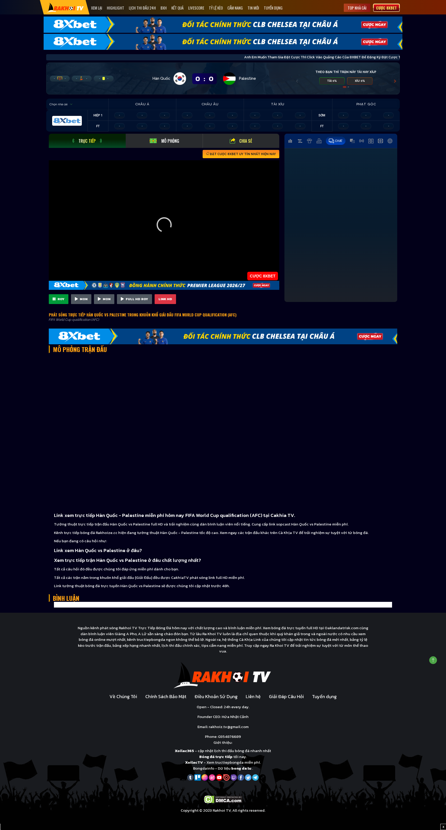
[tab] (87, 141)
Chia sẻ (245, 141)
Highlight (115, 8)
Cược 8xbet (386, 8)
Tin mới (253, 8)
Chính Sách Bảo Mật (165, 696)
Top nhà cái (357, 8)
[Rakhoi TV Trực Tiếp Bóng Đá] (65, 7)
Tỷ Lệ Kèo (216, 8)
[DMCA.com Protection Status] (223, 799)
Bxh (164, 8)
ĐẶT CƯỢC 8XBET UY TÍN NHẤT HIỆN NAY (242, 154)
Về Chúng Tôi (123, 696)
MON (83, 299)
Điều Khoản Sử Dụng (216, 696)
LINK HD (165, 299)
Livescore (196, 8)
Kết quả (177, 8)
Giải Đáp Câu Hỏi (286, 696)
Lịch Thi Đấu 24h (142, 8)
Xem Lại (96, 8)
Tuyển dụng (273, 8)
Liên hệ (253, 696)
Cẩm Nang (235, 8)
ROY (61, 299)
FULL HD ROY (136, 299)
